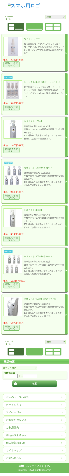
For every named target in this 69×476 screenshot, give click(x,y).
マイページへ (14, 412)
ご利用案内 (12, 427)
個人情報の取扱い (16, 442)
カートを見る (14, 404)
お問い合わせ (14, 457)
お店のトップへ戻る (17, 397)
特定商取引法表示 (16, 435)
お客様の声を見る (16, 419)
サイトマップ (14, 450)
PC (48, 465)
